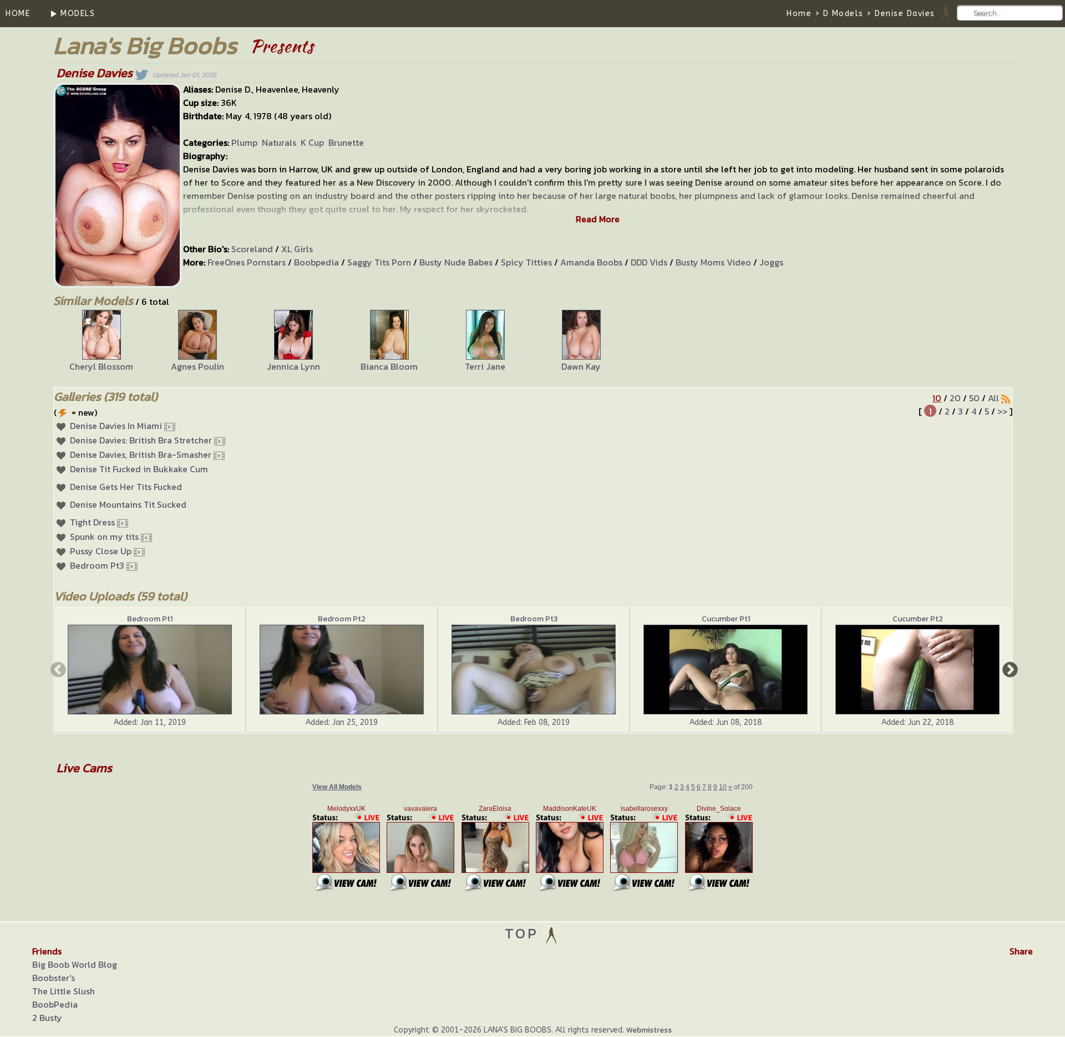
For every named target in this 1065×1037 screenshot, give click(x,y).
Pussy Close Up (100, 551)
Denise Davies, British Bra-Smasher (140, 454)
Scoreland (252, 249)
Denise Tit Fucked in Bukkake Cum (139, 469)
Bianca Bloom (389, 366)
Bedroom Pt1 (150, 619)
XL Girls (297, 249)
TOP (524, 933)
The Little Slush (63, 991)
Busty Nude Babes (456, 262)
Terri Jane (485, 366)
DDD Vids (649, 262)
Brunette (346, 142)
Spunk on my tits (104, 536)
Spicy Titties (526, 262)
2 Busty (47, 1017)
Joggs (771, 262)
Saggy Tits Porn (379, 262)
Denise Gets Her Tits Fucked (126, 486)
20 (955, 398)
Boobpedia (316, 262)
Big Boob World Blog (74, 964)
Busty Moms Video (713, 262)
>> (1002, 411)
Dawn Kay (581, 366)
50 (974, 398)
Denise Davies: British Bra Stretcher (141, 440)
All (993, 398)
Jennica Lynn (293, 366)
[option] (101, 341)
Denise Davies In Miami (116, 425)
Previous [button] (57, 669)
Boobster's (53, 977)
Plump (244, 142)
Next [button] (1009, 669)
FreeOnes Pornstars (246, 262)
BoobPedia (55, 1004)
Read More (598, 219)
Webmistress (649, 1030)
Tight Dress (92, 522)
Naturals (279, 142)
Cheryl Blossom (101, 366)
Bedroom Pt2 (342, 619)
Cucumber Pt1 (726, 619)
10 (936, 398)
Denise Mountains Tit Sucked (128, 504)
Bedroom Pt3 (97, 565)
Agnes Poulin (197, 366)
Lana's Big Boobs (145, 45)
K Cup (312, 142)
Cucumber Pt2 (917, 619)
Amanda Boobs (591, 262)
